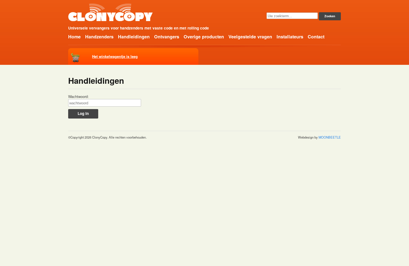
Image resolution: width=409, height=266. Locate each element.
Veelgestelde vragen (250, 36)
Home (74, 36)
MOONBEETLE (330, 137)
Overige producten (204, 36)
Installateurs (290, 36)
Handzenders (99, 36)
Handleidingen (134, 36)
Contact (316, 36)
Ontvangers (166, 36)
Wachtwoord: (78, 96)
